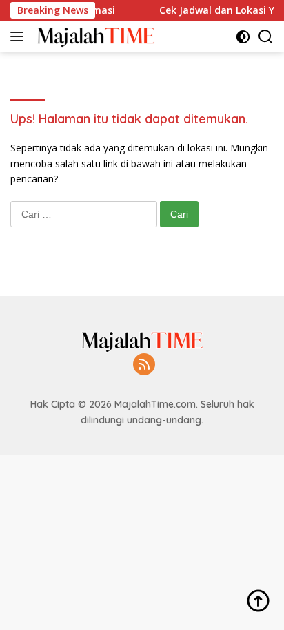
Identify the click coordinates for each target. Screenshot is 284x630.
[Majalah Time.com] (94, 36)
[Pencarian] (266, 36)
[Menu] (19, 36)
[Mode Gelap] (243, 36)
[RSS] (144, 365)
